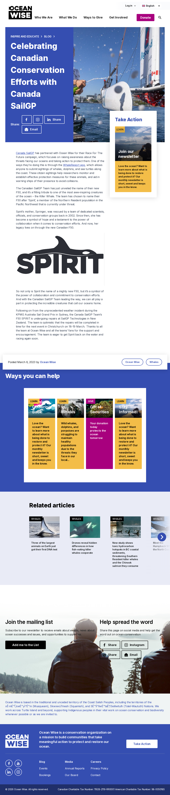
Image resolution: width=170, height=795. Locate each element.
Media (69, 761)
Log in (128, 5)
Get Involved (118, 17)
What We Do (68, 17)
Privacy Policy (99, 768)
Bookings (45, 775)
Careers (96, 761)
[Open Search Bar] (159, 17)
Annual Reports (75, 768)
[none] (150, 6)
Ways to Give (93, 17)
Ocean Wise (132, 362)
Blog (47, 36)
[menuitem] (150, 6)
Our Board (71, 775)
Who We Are (43, 17)
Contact (95, 775)
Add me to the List (25, 645)
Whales (154, 362)
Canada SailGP (25, 153)
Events (43, 768)
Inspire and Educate (25, 36)
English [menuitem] (150, 5)
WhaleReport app (74, 165)
